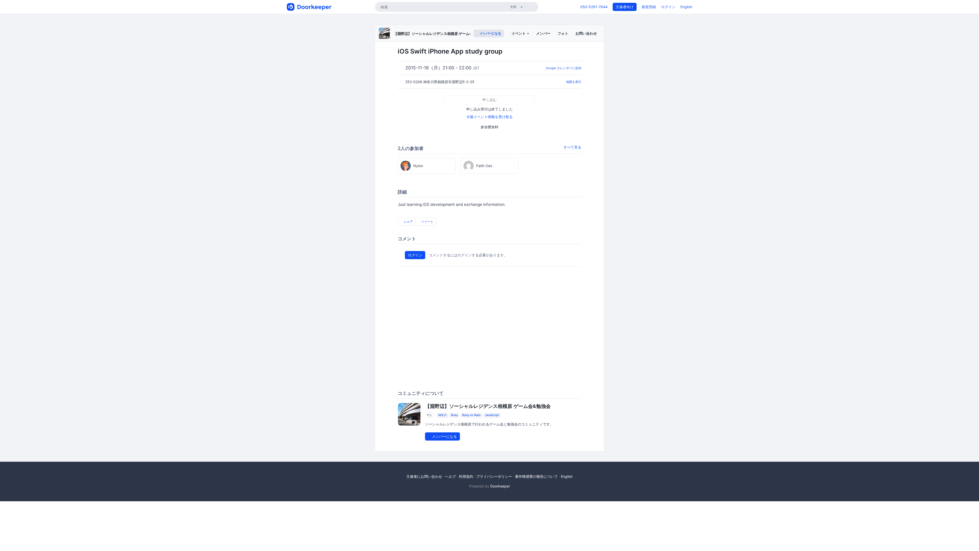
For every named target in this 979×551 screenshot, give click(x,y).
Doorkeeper (500, 486)
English (686, 7)
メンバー (543, 33)
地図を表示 (573, 82)
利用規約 (466, 476)
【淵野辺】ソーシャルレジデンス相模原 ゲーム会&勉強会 (440, 33)
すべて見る (572, 147)
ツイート (426, 221)
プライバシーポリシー (494, 476)
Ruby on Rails (471, 415)
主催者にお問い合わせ (424, 476)
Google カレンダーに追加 (563, 68)
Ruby (454, 415)
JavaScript (492, 415)
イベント (518, 33)
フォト (563, 33)
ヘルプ (450, 476)
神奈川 (442, 415)
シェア (408, 221)
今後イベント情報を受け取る (489, 117)
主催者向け (625, 7)
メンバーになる (490, 33)
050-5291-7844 (594, 7)
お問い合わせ (586, 33)
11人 (429, 415)
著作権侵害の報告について (536, 476)
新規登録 (649, 7)
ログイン (668, 7)
